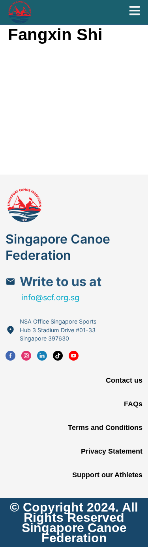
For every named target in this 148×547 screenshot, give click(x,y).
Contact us (124, 380)
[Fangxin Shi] (53, 46)
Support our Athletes (107, 475)
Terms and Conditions (105, 428)
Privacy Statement (111, 451)
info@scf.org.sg (50, 297)
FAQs (133, 404)
